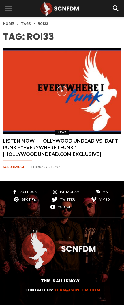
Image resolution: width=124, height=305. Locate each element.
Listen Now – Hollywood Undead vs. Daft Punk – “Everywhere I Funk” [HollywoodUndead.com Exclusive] (60, 147)
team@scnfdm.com (77, 290)
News (62, 132)
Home (8, 23)
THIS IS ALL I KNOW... (62, 281)
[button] (115, 8)
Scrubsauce (14, 166)
